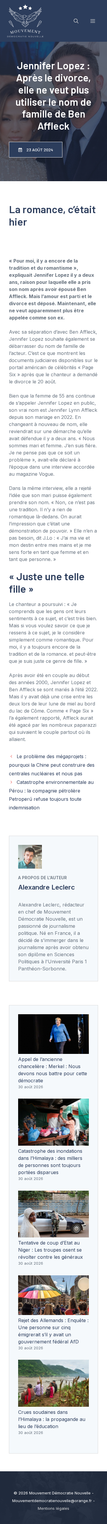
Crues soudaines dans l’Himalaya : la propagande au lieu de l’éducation (51, 1419)
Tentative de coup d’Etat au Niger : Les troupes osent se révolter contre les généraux (50, 1250)
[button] (76, 21)
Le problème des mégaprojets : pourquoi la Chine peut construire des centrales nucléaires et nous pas (52, 765)
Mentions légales (53, 1508)
